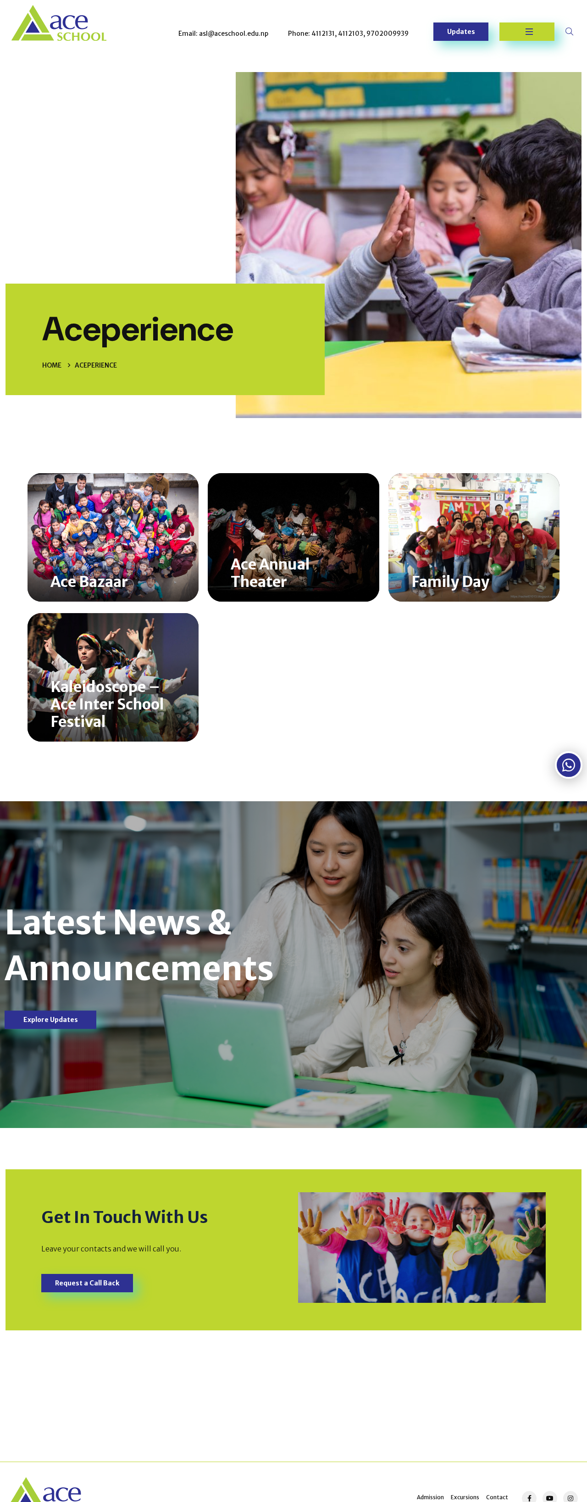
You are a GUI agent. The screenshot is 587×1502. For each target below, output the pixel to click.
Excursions (465, 1497)
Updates (461, 32)
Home (51, 365)
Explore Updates (50, 1020)
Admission (430, 1497)
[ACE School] (58, 22)
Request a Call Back (87, 1283)
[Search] (570, 31)
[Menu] (526, 31)
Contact (497, 1497)
